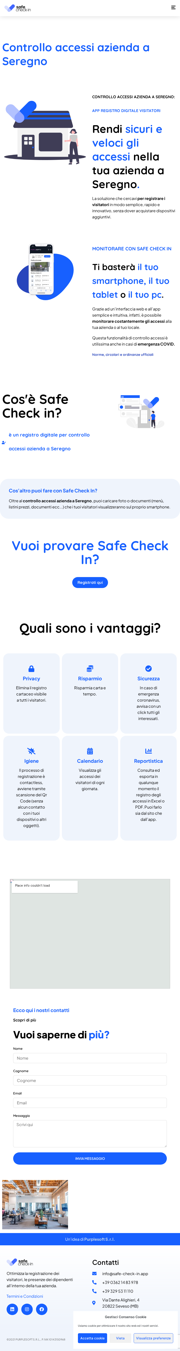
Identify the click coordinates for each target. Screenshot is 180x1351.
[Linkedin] (12, 1309)
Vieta (120, 1338)
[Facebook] (41, 1309)
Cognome (21, 1071)
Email (17, 1093)
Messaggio (21, 1116)
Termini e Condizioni (25, 1296)
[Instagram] (27, 1309)
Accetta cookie (92, 1338)
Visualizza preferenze (153, 1338)
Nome (18, 1048)
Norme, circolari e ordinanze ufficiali (122, 354)
